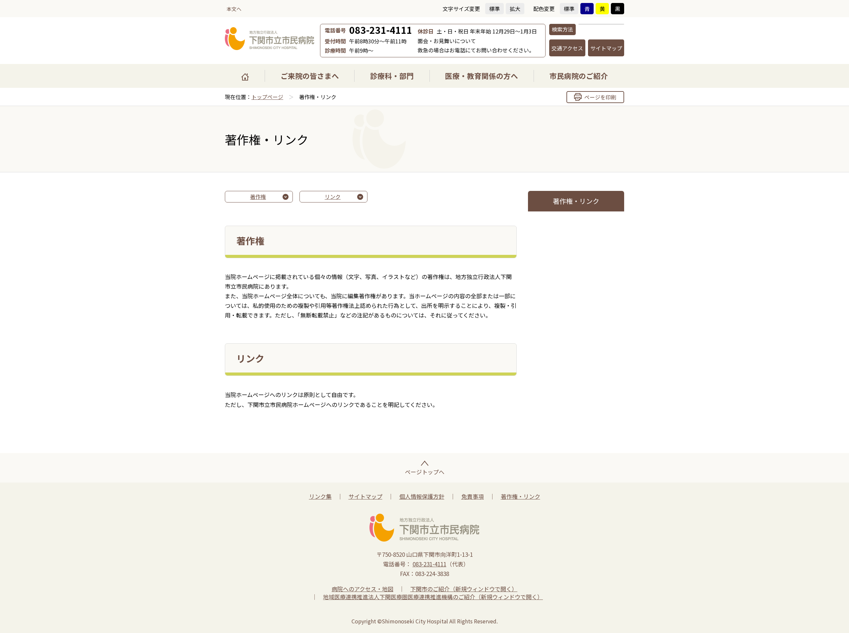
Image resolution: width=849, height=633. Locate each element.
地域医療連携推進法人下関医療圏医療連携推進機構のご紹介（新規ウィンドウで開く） (433, 597)
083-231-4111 (380, 29)
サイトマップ (606, 48)
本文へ (234, 8)
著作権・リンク (520, 496)
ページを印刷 (600, 97)
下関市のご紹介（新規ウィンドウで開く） (463, 589)
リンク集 (320, 496)
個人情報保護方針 (421, 496)
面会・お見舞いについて (447, 41)
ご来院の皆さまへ (310, 76)
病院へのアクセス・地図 (362, 589)
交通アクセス (567, 48)
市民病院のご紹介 (579, 76)
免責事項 (472, 496)
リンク (333, 197)
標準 (494, 9)
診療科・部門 (392, 76)
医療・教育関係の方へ (481, 76)
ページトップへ (424, 472)
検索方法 (562, 29)
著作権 (258, 197)
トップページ (267, 97)
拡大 (515, 9)
